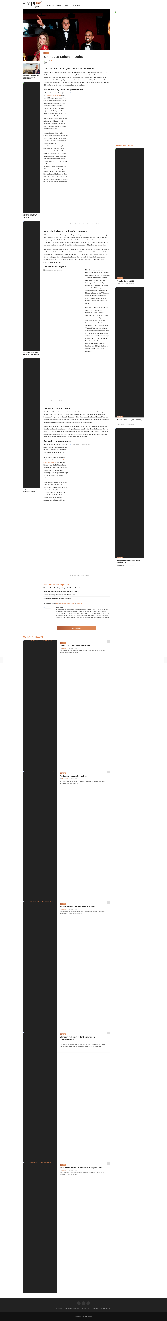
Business (50, 5)
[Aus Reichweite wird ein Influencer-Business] (31, 358)
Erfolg (73, 603)
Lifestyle (67, 5)
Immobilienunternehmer (53, 95)
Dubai (68, 603)
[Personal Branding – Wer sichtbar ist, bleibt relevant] (31, 220)
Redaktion (54, 61)
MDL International (106, 1308)
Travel (59, 5)
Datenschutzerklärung (71, 1308)
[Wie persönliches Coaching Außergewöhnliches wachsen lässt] (31, 73)
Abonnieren (85, 1308)
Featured (79, 603)
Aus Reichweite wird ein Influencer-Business (30, 490)
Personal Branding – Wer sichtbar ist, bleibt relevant (31, 353)
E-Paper (76, 5)
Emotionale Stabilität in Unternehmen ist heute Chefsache (30, 215)
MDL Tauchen (94, 1308)
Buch (57, 603)
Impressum (59, 1308)
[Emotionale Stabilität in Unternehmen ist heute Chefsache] (31, 83)
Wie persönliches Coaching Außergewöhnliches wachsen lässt (31, 77)
